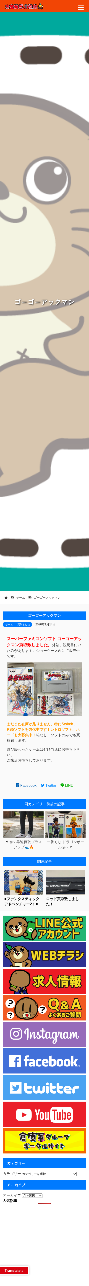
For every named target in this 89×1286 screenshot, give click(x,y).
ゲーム (9, 624)
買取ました (23, 624)
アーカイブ (12, 1195)
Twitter (50, 785)
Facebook (28, 785)
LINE (68, 785)
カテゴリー (12, 1174)
